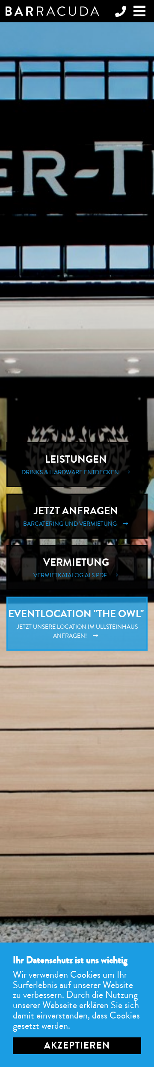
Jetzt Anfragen (71, 515)
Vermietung (72, 567)
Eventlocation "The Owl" (77, 623)
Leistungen (71, 464)
